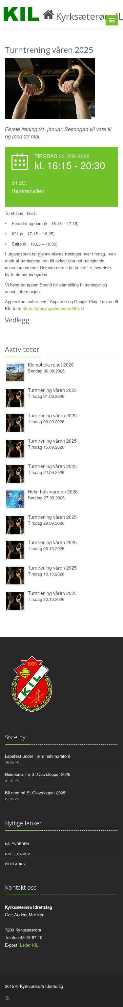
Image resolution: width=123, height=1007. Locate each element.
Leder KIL (29, 945)
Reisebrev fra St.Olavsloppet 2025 (37, 774)
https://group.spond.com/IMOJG (53, 308)
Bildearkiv (15, 863)
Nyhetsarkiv (17, 853)
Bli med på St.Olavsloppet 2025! (36, 792)
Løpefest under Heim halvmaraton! (37, 756)
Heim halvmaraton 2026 (53, 491)
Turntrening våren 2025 (52, 390)
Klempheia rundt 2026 (51, 364)
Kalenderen (17, 843)
